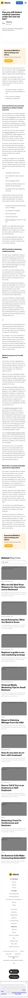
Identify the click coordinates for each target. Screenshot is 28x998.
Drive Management (14, 896)
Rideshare (14, 917)
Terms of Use (9, 954)
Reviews (14, 884)
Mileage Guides (14, 941)
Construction (14, 909)
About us (14, 929)
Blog (14, 938)
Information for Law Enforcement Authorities (13, 960)
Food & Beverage (14, 920)
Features (14, 882)
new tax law (21, 70)
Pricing (14, 887)
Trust (14, 963)
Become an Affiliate (14, 935)
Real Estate (14, 912)
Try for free (19, 2)
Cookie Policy (18, 954)
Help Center (14, 943)
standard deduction (10, 132)
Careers (14, 932)
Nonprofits (14, 923)
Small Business (14, 915)
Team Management (14, 893)
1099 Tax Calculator (14, 946)
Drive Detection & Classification (14, 899)
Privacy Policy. (18, 993)
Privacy (22, 951)
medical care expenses (11, 408)
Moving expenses (10, 219)
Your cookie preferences (13, 956)
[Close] (26, 982)
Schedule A (12, 117)
